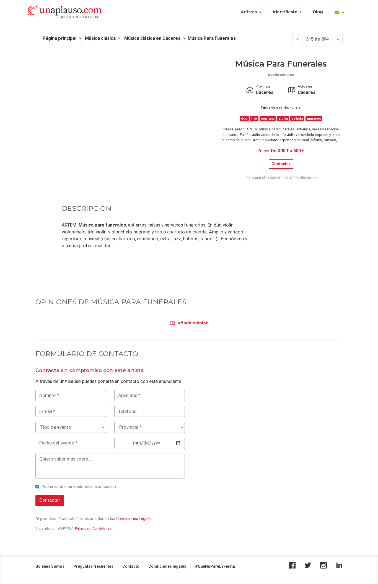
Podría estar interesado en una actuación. (79, 486)
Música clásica (100, 38)
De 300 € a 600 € (287, 150)
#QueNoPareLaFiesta (215, 566)
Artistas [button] (249, 11)
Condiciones (101, 528)
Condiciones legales (167, 566)
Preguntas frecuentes (93, 566)
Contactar (280, 164)
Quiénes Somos (49, 566)
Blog (318, 11)
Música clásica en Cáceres (152, 38)
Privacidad (82, 528)
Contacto (130, 566)
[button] (339, 12)
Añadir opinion (193, 322)
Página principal (59, 38)
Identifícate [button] (285, 11)
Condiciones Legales (134, 518)
